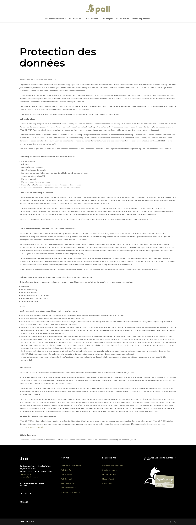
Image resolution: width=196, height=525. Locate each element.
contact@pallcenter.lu (30, 477)
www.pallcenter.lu (36, 427)
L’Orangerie (108, 19)
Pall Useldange (68, 483)
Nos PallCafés (92, 19)
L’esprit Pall (107, 483)
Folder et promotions (70, 492)
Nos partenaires (109, 479)
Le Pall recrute (122, 19)
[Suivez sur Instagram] (26, 493)
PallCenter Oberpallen (54, 19)
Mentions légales (110, 470)
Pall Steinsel (66, 479)
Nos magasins (75, 19)
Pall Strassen (66, 474)
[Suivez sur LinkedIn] (30, 493)
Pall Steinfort (66, 470)
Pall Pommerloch (69, 488)
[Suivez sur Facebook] (21, 493)
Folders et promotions (141, 19)
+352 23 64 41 (25, 474)
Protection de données (112, 466)
